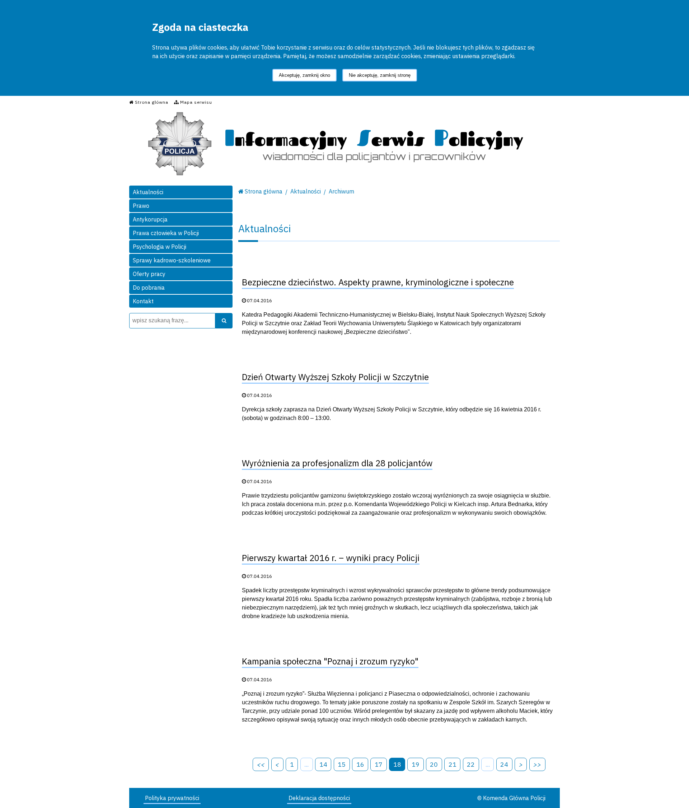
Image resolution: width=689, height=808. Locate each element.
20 (434, 764)
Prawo (141, 205)
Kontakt (143, 301)
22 (471, 764)
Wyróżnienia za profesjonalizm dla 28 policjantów (337, 463)
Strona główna (263, 191)
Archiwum (341, 191)
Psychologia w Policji (159, 246)
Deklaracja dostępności (319, 798)
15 (342, 764)
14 (323, 764)
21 (452, 764)
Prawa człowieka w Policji (166, 233)
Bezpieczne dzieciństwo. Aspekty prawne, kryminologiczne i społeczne (378, 282)
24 (504, 764)
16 (360, 764)
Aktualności (148, 192)
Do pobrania (149, 287)
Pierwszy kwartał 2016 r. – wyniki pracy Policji (331, 558)
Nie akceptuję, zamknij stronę (380, 75)
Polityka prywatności (172, 798)
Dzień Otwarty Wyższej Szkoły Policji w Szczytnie (335, 377)
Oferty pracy (149, 273)
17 (379, 764)
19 (416, 764)
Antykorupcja (150, 219)
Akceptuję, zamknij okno (304, 75)
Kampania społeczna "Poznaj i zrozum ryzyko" (330, 661)
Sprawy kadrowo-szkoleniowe (172, 260)
